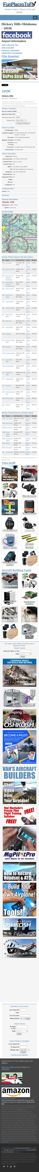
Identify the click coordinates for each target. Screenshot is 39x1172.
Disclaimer (5, 1142)
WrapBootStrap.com (20, 1150)
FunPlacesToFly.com (7, 1148)
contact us (17, 1152)
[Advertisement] (19, 978)
